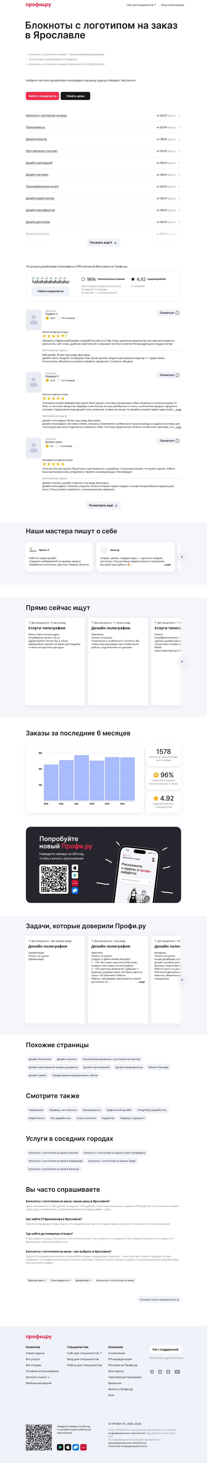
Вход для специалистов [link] (83, 1359)
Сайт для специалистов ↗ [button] (84, 1353)
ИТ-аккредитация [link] (120, 1359)
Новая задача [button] (35, 1353)
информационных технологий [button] (126, 1433)
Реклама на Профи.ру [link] (122, 1365)
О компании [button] (116, 1353)
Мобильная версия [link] (39, 1383)
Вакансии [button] (114, 1383)
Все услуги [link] (33, 1359)
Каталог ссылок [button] (36, 1377)
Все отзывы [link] (33, 1365)
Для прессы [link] (116, 1371)
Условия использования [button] (42, 1371)
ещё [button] (168, 564)
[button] (169, 313)
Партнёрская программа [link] (125, 1377)
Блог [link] (111, 1395)
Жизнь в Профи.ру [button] (120, 1389)
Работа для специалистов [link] (84, 1365)
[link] (42, 96)
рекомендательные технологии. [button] (127, 1442)
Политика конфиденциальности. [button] (128, 1446)
